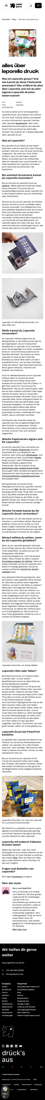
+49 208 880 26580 (15, 970)
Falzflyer (6, 186)
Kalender (5, 1010)
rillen (16, 489)
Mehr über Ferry (19, 929)
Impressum (38, 1084)
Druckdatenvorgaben (25, 990)
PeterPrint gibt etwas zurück (28, 1015)
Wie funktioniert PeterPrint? (28, 987)
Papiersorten (7, 1013)
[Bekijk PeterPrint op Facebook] (12, 1046)
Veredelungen (7, 1015)
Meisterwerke (22, 998)
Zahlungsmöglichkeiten (26, 1010)
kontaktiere (17, 877)
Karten (4, 987)
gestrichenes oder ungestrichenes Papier (20, 468)
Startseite (6, 19)
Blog (14, 19)
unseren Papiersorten (20, 450)
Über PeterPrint (23, 1013)
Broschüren (6, 990)
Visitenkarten (7, 1004)
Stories (20, 995)
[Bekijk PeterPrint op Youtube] (20, 1046)
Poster (4, 998)
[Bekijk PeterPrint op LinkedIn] (16, 1046)
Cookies (16, 1084)
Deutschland (22, 1089)
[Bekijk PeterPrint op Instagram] (3, 1046)
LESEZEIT (19, 102)
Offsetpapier (32, 455)
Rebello (37, 458)
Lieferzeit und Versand (26, 1007)
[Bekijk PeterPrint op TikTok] (7, 1046)
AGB (34, 1079)
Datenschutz (6, 1084)
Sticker (5, 1001)
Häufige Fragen (23, 1004)
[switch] (5, 1096)
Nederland (33, 1089)
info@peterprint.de (14, 974)
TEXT (3, 102)
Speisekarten (21, 123)
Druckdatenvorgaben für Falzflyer (17, 561)
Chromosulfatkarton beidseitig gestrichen (21, 476)
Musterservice (23, 1001)
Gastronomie (7, 1007)
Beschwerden (26, 1084)
